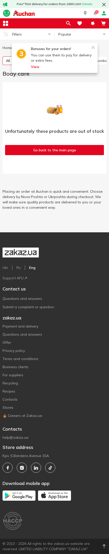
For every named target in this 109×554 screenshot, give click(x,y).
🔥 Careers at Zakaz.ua (22, 415)
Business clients (15, 367)
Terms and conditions (20, 358)
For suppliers (13, 375)
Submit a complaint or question (28, 307)
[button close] (103, 4)
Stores (8, 407)
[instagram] (22, 468)
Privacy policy (14, 350)
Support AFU (13, 278)
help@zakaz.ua (15, 437)
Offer (7, 342)
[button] (85, 13)
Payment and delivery (20, 326)
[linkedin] (36, 468)
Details (87, 4)
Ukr (5, 267)
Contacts (10, 399)
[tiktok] (50, 468)
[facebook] (8, 468)
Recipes (9, 391)
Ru (18, 267)
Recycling (10, 383)
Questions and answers (22, 298)
